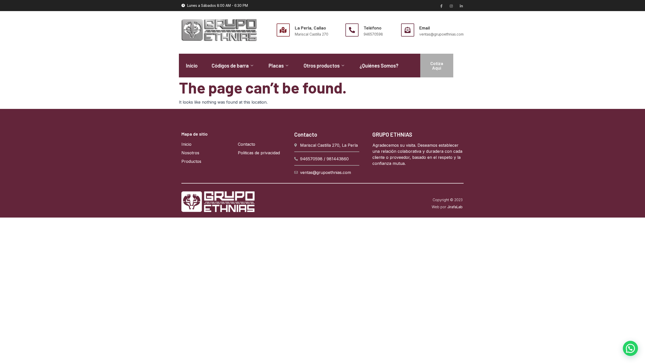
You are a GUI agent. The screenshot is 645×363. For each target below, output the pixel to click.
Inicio (192, 66)
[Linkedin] (461, 5)
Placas (276, 66)
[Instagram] (451, 5)
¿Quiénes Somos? (379, 66)
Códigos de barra (230, 66)
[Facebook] (440, 5)
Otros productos (322, 66)
